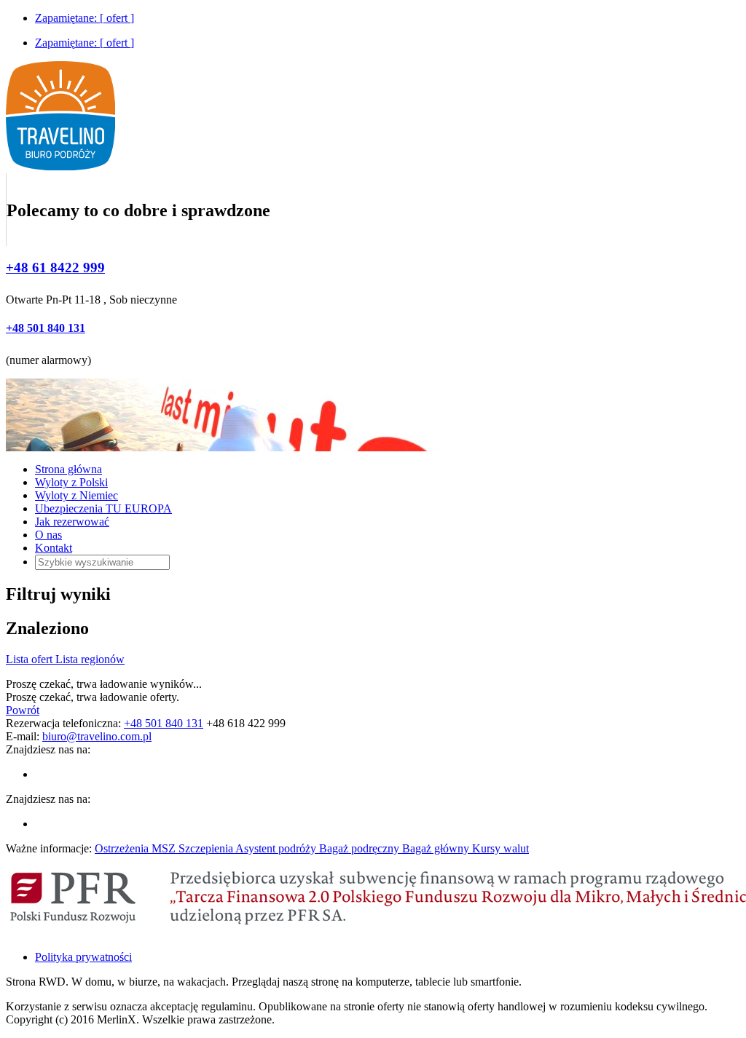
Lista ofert (30, 659)
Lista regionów (90, 659)
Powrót (22, 710)
